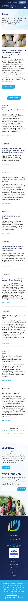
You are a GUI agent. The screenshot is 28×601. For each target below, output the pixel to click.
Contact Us (14, 2)
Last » (21, 433)
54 (10, 433)
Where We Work (14, 567)
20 (14, 431)
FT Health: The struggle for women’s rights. (13, 316)
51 (23, 431)
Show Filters (14, 98)
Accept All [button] (11, 597)
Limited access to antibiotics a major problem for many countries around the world (13, 179)
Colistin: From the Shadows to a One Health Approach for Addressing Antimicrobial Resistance (14, 53)
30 (17, 431)
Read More (8, 87)
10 (12, 431)
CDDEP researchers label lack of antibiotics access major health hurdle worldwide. (12, 248)
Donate (22, 2)
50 (21, 431)
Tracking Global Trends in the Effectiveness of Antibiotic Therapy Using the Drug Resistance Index (13, 150)
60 (15, 433)
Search (9, 2)
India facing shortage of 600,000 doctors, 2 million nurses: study (13, 279)
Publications (14, 573)
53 (8, 433)
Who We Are (14, 562)
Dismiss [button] (20, 597)
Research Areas (14, 564)
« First (5, 431)
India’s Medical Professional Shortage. (11, 217)
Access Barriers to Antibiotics (11, 393)
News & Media (14, 570)
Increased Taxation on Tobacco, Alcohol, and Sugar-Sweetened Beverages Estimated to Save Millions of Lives (12, 358)
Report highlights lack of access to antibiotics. (13, 111)
